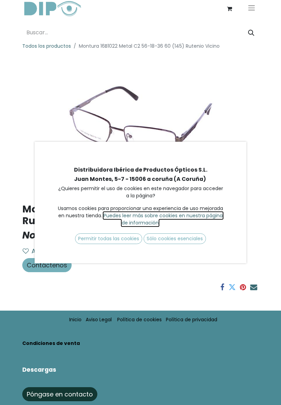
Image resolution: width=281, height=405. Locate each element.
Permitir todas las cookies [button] (108, 238)
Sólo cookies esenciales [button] (175, 238)
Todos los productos (46, 46)
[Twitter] (232, 287)
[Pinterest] (243, 287)
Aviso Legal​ (99, 319)
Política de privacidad (191, 319)
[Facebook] (222, 287)
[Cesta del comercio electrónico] (229, 8)
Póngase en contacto (60, 394)
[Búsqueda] (251, 33)
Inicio (75, 319)
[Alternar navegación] (251, 9)
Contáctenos (47, 265)
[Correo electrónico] (253, 287)
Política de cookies (139, 319)
